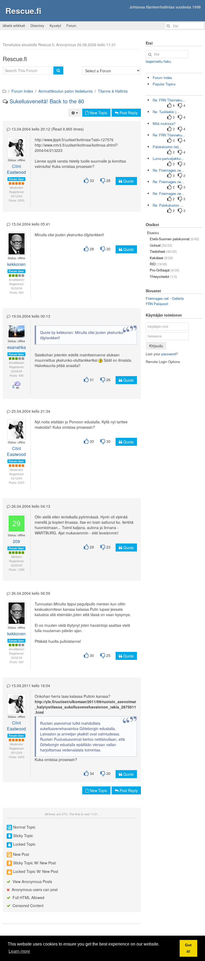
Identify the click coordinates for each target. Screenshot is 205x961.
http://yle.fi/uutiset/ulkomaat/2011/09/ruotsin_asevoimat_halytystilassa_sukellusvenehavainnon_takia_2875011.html (85, 707)
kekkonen (16, 264)
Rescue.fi (23, 10)
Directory (37, 25)
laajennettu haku (158, 61)
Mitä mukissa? (164, 123)
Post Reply (128, 112)
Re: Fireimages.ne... (168, 170)
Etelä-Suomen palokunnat (174, 238)
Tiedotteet (163, 251)
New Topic (98, 112)
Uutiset (161, 245)
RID (158, 263)
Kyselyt (55, 25)
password (168, 353)
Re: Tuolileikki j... (166, 111)
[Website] (16, 150)
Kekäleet (161, 257)
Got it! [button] (188, 948)
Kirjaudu (156, 345)
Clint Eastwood (16, 169)
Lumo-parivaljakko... (168, 158)
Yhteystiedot (163, 276)
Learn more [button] (19, 951)
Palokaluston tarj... (167, 146)
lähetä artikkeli (14, 25)
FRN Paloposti (157, 303)
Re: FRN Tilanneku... (169, 100)
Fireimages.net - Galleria (165, 298)
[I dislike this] (102, 180)
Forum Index (22, 91)
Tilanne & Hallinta (113, 91)
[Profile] (14, 144)
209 (16, 541)
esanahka (16, 347)
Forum (71, 25)
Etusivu (153, 232)
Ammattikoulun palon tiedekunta (65, 91)
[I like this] (86, 180)
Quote (128, 181)
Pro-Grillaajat (164, 270)
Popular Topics (164, 83)
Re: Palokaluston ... (168, 205)
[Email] (18, 144)
